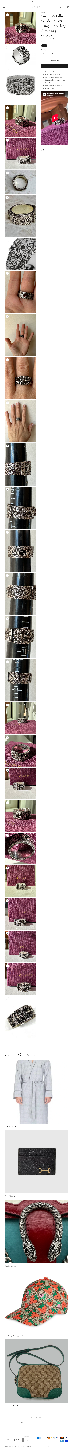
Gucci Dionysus (10, 1266)
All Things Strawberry (13, 1336)
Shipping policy (59, 1446)
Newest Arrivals (10, 1126)
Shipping (43, 39)
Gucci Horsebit (10, 1196)
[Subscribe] (51, 1423)
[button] (4, 7)
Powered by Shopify (20, 1446)
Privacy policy (39, 1446)
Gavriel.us (12, 1446)
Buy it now (54, 66)
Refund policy (30, 1446)
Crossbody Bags (10, 1406)
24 (44, 46)
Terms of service (49, 1446)
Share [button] (45, 150)
